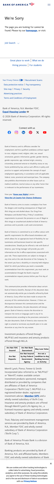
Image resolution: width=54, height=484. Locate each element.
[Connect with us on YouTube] (44, 132)
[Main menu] (49, 5)
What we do (38, 60)
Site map (8, 89)
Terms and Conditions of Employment (20, 98)
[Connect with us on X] (37, 132)
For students (35, 65)
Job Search (10, 42)
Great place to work (19, 60)
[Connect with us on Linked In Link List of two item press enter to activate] (23, 132)
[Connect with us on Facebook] (9, 132)
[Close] (51, 463)
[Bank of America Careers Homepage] (19, 5)
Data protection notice (13, 84)
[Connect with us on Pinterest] (30, 132)
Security (26, 89)
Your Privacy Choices (10, 80)
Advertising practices (13, 93)
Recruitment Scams (33, 80)
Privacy (17, 89)
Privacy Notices (30, 481)
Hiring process (19, 65)
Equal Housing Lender (16, 111)
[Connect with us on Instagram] (16, 132)
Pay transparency (33, 84)
